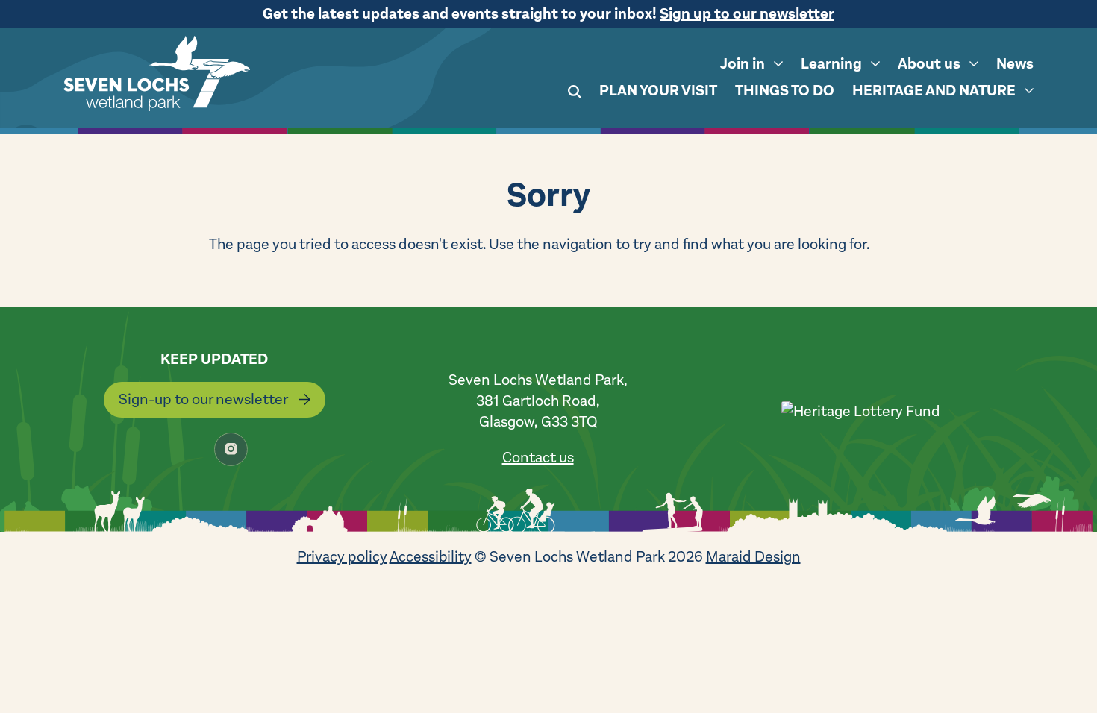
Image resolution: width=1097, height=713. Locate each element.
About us (929, 64)
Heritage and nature (934, 91)
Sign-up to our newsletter (203, 399)
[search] (574, 94)
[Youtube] (272, 449)
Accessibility (431, 557)
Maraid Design (753, 557)
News (1015, 64)
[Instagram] (231, 449)
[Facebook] (190, 449)
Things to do (784, 91)
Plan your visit (658, 91)
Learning (831, 64)
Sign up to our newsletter (747, 14)
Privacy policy (342, 557)
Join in (742, 64)
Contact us (538, 457)
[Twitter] (149, 449)
